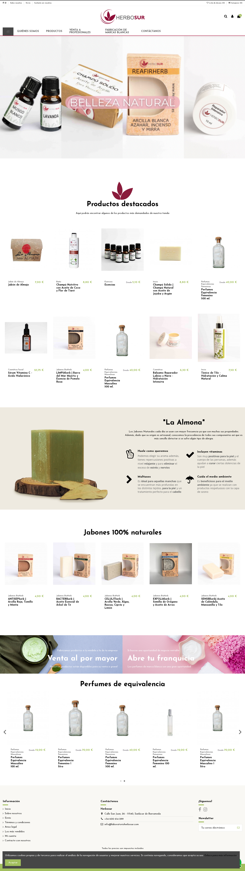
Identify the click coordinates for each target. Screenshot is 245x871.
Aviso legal (11, 827)
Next (240, 732)
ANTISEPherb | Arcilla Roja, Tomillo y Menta (20, 602)
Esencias (110, 285)
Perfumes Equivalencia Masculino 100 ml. (66, 762)
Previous (5, 732)
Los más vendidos (15, 831)
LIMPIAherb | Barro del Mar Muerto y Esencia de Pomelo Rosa (68, 377)
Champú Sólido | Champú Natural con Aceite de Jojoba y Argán (163, 289)
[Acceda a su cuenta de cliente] (232, 17)
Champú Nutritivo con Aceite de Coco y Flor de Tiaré (68, 288)
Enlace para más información (220, 855)
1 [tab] (120, 781)
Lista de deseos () (216, 3)
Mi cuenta (10, 836)
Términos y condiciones (17, 822)
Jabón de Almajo (18, 285)
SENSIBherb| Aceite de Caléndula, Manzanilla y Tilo (213, 602)
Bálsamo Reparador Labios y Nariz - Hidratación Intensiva (165, 377)
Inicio (8, 809)
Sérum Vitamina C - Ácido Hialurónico (20, 374)
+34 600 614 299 (114, 819)
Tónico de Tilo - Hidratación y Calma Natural (214, 376)
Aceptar (13, 862)
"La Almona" (184, 422)
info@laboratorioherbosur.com (122, 824)
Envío (28, 3)
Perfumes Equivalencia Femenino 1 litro (113, 762)
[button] (54, 31)
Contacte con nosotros (43, 3)
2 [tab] (124, 781)
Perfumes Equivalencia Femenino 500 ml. (209, 294)
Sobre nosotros (16, 3)
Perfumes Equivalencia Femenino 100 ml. (208, 762)
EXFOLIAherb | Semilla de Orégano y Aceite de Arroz (165, 602)
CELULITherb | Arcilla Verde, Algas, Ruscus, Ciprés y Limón (117, 603)
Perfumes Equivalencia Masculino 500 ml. (112, 382)
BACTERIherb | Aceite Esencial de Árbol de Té (67, 602)
